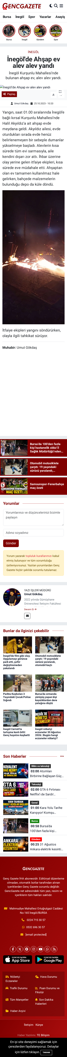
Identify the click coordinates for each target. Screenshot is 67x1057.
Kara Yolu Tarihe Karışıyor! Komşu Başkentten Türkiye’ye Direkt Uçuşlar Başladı (46, 810)
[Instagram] (34, 949)
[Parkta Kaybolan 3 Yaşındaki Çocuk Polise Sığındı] (17, 683)
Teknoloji (36, 784)
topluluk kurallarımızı (39, 556)
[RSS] (54, 949)
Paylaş (11, 94)
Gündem (35, 839)
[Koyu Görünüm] (51, 6)
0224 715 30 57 (36, 920)
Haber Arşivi (17, 1011)
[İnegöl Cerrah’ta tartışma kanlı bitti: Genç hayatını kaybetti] (17, 718)
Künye (39, 1024)
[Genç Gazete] (22, 6)
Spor (31, 17)
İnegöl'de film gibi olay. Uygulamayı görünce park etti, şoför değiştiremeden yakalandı (16, 662)
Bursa (7, 17)
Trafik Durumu (18, 988)
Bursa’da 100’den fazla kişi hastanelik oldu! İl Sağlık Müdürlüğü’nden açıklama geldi (47, 828)
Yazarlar (45, 17)
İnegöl (19, 17)
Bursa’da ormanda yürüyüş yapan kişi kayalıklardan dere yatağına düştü (46, 698)
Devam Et (29, 609)
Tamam (46, 1052)
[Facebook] (13, 949)
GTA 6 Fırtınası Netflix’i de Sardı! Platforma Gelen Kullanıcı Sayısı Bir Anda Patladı (46, 792)
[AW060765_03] (33, 257)
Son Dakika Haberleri (44, 1001)
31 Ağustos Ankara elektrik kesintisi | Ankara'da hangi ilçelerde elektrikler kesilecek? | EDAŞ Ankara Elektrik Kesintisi (46, 847)
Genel (34, 802)
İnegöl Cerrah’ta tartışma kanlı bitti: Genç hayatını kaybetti (16, 732)
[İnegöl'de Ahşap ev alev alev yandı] (33, 87)
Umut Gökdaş (21, 103)
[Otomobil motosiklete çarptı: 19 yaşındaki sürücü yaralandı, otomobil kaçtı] (49, 645)
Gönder (11, 543)
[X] (20, 949)
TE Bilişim (43, 1035)
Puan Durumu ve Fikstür (47, 990)
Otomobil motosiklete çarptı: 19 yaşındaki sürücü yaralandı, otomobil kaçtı (48, 660)
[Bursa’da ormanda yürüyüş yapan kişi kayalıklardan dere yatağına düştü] (49, 683)
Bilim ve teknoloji (40, 766)
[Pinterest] (27, 949)
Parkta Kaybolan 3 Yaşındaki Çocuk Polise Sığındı (17, 697)
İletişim (28, 1024)
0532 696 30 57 (35, 927)
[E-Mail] (27, 616)
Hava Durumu (48, 976)
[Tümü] (62, 756)
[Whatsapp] (47, 949)
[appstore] (17, 960)
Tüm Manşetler (19, 999)
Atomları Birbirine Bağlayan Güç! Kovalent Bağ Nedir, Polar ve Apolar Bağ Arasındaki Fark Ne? (46, 773)
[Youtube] (40, 949)
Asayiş (60, 17)
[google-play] (49, 960)
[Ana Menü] (61, 6)
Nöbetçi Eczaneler (13, 978)
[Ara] (56, 6)
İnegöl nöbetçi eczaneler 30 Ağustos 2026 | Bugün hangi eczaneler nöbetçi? (48, 734)
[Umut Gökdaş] (12, 597)
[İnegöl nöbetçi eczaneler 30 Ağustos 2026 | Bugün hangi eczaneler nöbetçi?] (49, 718)
